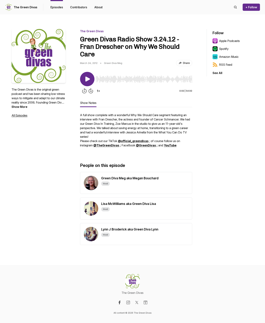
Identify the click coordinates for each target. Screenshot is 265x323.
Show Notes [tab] (88, 103)
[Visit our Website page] (145, 302)
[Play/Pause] (87, 79)
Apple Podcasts (229, 41)
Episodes (56, 7)
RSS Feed (225, 64)
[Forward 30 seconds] (90, 90)
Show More (19, 107)
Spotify (224, 49)
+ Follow (251, 7)
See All (217, 73)
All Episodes (19, 115)
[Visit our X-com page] (137, 302)
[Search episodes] (235, 7)
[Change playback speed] (98, 90)
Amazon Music (229, 57)
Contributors (78, 7)
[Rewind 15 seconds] (84, 90)
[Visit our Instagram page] (128, 302)
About (98, 7)
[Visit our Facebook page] (119, 302)
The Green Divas (25, 7)
